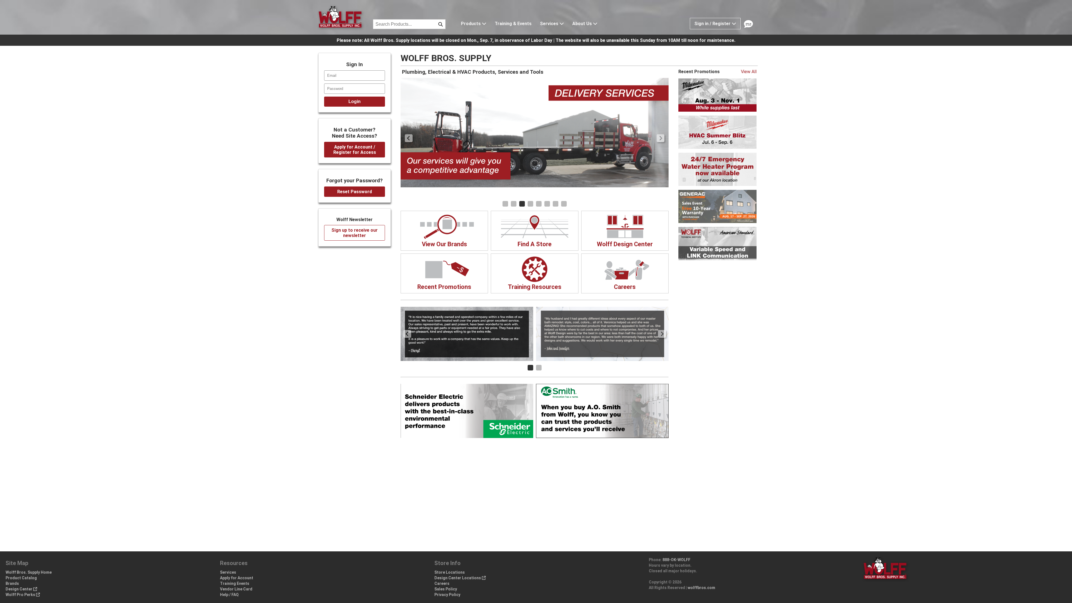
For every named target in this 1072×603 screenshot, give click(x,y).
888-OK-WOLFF (676, 559)
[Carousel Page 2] (513, 204)
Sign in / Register (713, 23)
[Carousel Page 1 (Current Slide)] (530, 367)
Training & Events (513, 23)
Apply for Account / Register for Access (354, 149)
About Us (582, 23)
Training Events (234, 583)
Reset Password (354, 191)
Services (549, 23)
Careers (441, 583)
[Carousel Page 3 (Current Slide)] (522, 204)
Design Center (19, 589)
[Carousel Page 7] (555, 204)
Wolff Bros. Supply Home (29, 572)
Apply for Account (236, 578)
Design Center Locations (458, 578)
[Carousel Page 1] (505, 204)
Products (471, 23)
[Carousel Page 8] (564, 204)
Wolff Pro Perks (21, 594)
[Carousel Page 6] (547, 204)
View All (749, 71)
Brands (12, 583)
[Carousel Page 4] (530, 204)
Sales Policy (445, 589)
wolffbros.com (701, 587)
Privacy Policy (447, 594)
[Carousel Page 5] (539, 204)
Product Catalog (21, 578)
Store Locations (449, 572)
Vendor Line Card (236, 589)
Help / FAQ (229, 594)
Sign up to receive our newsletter (354, 233)
